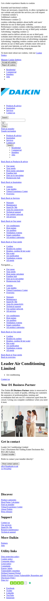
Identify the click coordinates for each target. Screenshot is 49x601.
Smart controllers (13, 325)
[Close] (12, 265)
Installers (10, 74)
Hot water (10, 343)
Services (9, 110)
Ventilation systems (14, 323)
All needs (10, 350)
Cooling (9, 336)
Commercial (11, 72)
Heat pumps (11, 318)
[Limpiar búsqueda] (3, 123)
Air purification (12, 346)
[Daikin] (20, 101)
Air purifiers (11, 320)
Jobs (8, 77)
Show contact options (10, 464)
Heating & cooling (14, 339)
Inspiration (10, 108)
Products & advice (13, 106)
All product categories (15, 327)
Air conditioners (13, 315)
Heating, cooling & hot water (18, 341)
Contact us (10, 113)
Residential (10, 70)
